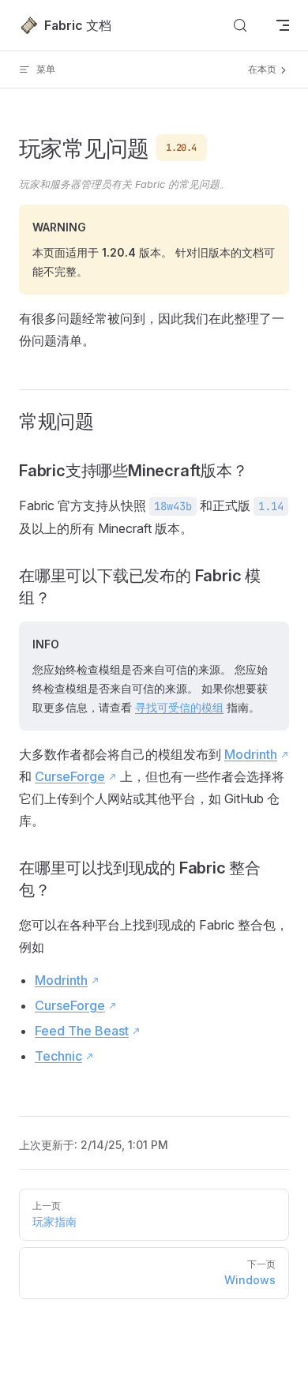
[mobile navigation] (283, 25)
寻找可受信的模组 (179, 707)
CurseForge (70, 776)
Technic (58, 1056)
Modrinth (250, 754)
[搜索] (240, 25)
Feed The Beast (82, 1031)
